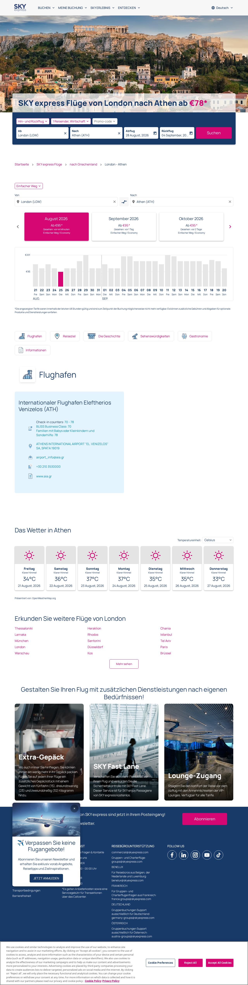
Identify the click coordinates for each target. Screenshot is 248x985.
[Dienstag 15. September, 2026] (192, 274)
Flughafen (35, 336)
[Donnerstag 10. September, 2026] (161, 275)
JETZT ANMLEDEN (46, 878)
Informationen (36, 350)
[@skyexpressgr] (218, 855)
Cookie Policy (93, 981)
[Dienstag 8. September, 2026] (148, 274)
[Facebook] (172, 855)
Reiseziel (69, 336)
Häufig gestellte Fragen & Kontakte (83, 852)
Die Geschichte (109, 336)
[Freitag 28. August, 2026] (79, 274)
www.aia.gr (44, 476)
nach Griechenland (83, 164)
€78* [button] (198, 102)
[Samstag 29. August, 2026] (85, 271)
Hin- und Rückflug (31, 121)
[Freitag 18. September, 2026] (211, 273)
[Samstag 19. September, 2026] (217, 274)
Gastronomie (198, 336)
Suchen (214, 132)
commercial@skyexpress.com (130, 852)
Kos (90, 653)
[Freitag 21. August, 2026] (35, 275)
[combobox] (40, 135)
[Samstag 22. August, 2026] (41, 277)
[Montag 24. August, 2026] (54, 277)
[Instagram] (195, 855)
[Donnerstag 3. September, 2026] (117, 277)
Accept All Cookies (219, 962)
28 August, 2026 (137, 135)
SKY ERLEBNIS (102, 8)
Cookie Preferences (160, 962)
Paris (164, 647)
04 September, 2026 (175, 135)
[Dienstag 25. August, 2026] (60, 279)
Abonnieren (204, 818)
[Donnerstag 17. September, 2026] (205, 275)
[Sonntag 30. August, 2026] (92, 277)
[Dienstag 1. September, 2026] (104, 275)
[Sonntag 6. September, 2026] (136, 274)
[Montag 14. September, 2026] (186, 274)
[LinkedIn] (183, 855)
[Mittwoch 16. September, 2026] (199, 274)
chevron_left (18, 227)
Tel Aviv (165, 641)
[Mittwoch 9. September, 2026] (155, 274)
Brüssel (165, 653)
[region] (124, 963)
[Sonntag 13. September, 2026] (180, 274)
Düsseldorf (95, 647)
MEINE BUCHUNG (73, 8)
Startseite (22, 164)
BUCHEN (46, 8)
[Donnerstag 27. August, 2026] (73, 277)
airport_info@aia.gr (50, 457)
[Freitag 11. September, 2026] (167, 271)
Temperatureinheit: (189, 540)
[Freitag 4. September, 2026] (123, 271)
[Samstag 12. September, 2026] (174, 271)
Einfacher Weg (26, 186)
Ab (20, 131)
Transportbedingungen (26, 890)
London (20, 647)
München (21, 641)
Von (17, 195)
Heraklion (94, 628)
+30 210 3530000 (48, 466)
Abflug (130, 131)
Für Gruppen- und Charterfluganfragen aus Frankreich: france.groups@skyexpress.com (134, 895)
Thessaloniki (24, 628)
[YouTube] (207, 855)
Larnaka (20, 634)
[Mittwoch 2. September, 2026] (111, 277)
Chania (165, 628)
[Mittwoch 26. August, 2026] (66, 277)
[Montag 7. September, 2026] (142, 274)
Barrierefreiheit (21, 896)
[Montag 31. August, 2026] (98, 277)
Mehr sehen (124, 664)
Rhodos (93, 634)
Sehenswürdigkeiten (155, 336)
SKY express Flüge (49, 164)
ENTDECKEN (129, 8)
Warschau (22, 653)
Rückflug (168, 131)
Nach (75, 131)
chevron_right (230, 227)
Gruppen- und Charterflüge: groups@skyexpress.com (129, 859)
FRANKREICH (119, 886)
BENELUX (117, 867)
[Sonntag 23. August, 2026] (48, 275)
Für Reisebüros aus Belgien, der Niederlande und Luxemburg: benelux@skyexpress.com (131, 876)
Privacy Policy (110, 981)
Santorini (94, 641)
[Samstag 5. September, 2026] (129, 271)
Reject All (190, 962)
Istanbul (166, 634)
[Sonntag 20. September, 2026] (224, 277)
